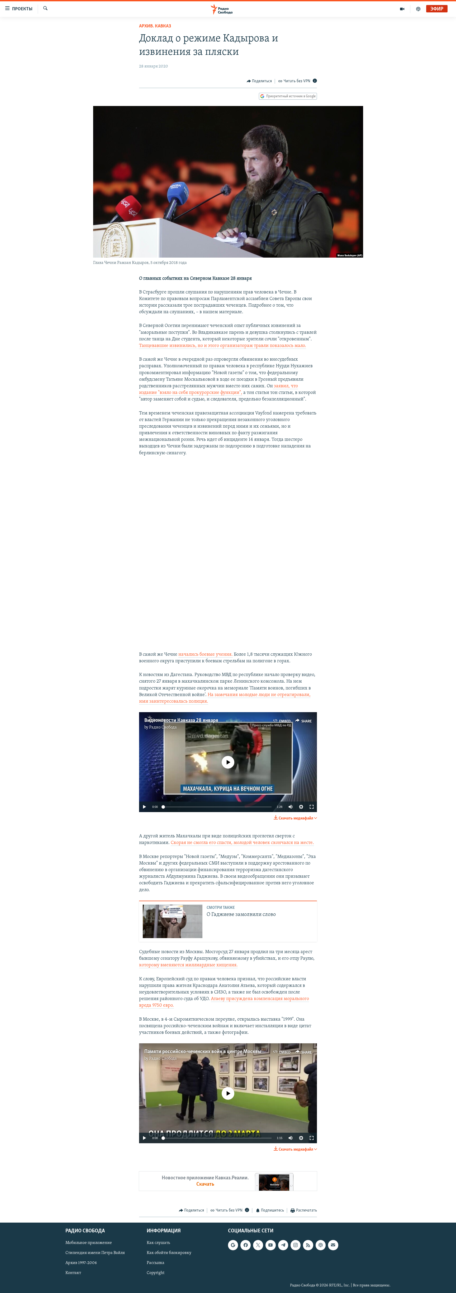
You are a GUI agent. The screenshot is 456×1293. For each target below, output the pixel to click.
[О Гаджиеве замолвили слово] (172, 921)
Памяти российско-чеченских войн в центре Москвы (202, 1051)
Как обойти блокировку (169, 1253)
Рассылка (155, 1263)
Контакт (73, 1273)
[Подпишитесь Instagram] (296, 1245)
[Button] (259, 81)
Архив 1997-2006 (81, 1263)
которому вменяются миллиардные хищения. (188, 965)
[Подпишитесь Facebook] (245, 1245)
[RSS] (308, 1245)
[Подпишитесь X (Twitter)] (258, 1245)
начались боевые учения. (205, 654)
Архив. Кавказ (155, 26)
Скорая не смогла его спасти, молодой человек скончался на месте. (242, 843)
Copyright (155, 1273)
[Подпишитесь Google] (233, 1245)
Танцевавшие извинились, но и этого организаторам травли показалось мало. (222, 346)
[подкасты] (418, 9)
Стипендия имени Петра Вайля (95, 1253)
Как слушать (158, 1243)
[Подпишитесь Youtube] (270, 1245)
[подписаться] (333, 1245)
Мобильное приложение (88, 1243)
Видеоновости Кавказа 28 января (181, 720)
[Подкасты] (321, 1245)
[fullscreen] (311, 807)
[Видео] (402, 9)
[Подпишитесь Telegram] (283, 1245)
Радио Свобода (163, 727)
